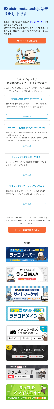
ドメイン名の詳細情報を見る (27, 230)
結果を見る (27, 116)
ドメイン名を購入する (28, 41)
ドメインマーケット (38, 22)
